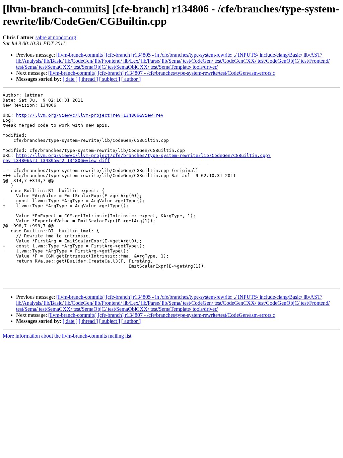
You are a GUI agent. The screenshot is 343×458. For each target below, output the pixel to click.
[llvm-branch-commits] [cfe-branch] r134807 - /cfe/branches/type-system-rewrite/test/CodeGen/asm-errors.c (161, 73)
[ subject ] (109, 79)
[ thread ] (88, 79)
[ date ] (70, 79)
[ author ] (131, 79)
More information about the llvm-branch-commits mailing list (67, 336)
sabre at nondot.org (56, 37)
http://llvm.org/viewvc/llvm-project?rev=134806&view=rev (89, 115)
